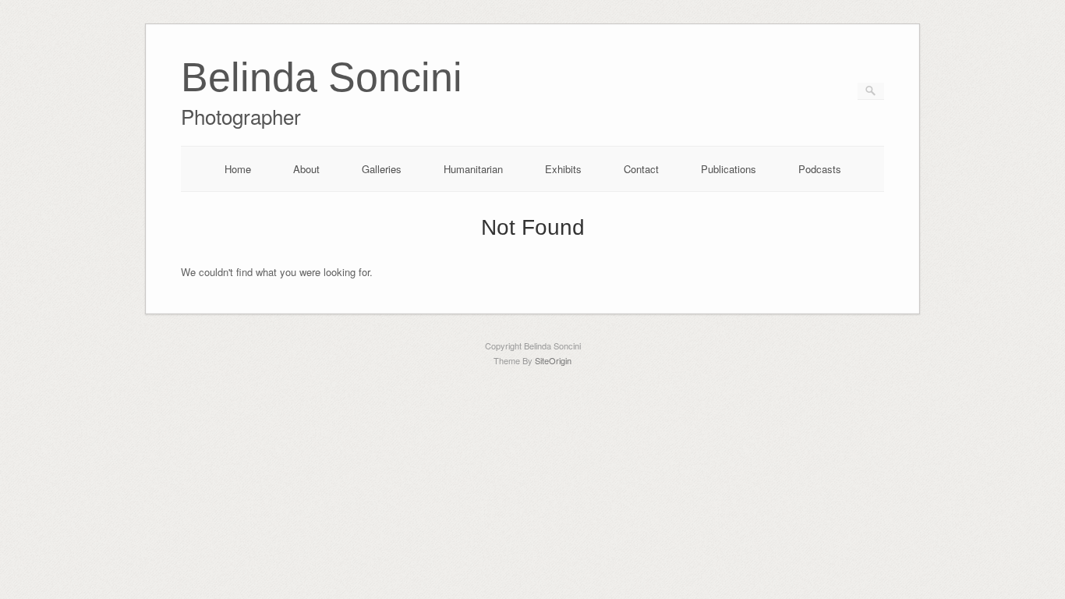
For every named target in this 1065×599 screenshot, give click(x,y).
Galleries (382, 168)
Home (238, 168)
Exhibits (563, 168)
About (306, 168)
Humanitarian (473, 168)
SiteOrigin (553, 360)
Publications (728, 168)
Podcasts (819, 168)
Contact (641, 168)
